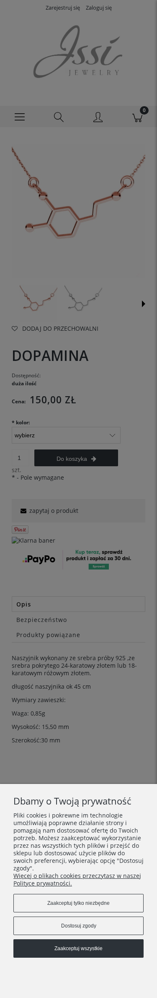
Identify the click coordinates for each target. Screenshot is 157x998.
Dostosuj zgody (78, 926)
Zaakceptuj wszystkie (78, 948)
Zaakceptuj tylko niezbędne (78, 903)
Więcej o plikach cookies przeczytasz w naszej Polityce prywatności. (77, 879)
